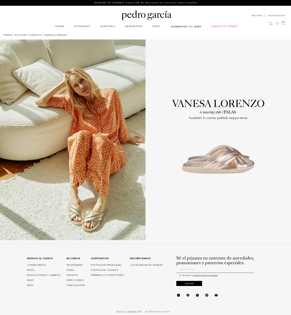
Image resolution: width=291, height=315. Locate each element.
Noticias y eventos (28, 35)
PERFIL (70, 270)
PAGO (30, 280)
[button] (59, 26)
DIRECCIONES (75, 280)
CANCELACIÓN (76, 285)
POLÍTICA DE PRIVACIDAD (106, 265)
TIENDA (7, 35)
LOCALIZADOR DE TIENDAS (146, 265)
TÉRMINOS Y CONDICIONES (107, 275)
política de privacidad (206, 275)
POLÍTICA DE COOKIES (104, 270)
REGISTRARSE (75, 265)
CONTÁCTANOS (36, 265)
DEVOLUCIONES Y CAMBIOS (44, 275)
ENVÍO (31, 270)
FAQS (30, 285)
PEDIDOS (72, 275)
